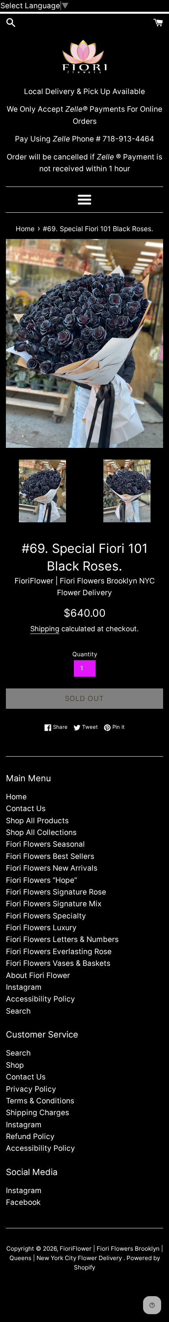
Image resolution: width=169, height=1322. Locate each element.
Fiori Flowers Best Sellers (50, 856)
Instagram (24, 987)
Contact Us (26, 808)
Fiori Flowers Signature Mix (53, 903)
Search (18, 1011)
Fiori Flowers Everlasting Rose (59, 951)
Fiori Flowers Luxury (41, 927)
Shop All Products (37, 820)
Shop (15, 1065)
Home (16, 796)
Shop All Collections (41, 832)
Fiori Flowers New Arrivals (51, 868)
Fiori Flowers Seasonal (45, 844)
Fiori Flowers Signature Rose (56, 891)
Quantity (84, 654)
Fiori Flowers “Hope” (41, 880)
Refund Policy (30, 1136)
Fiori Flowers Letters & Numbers (62, 939)
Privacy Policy (31, 1089)
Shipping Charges (37, 1112)
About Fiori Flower (38, 975)
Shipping (44, 629)
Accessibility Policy (40, 998)
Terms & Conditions (40, 1100)
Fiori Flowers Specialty (46, 915)
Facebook (23, 1202)
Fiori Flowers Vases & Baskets (58, 963)
